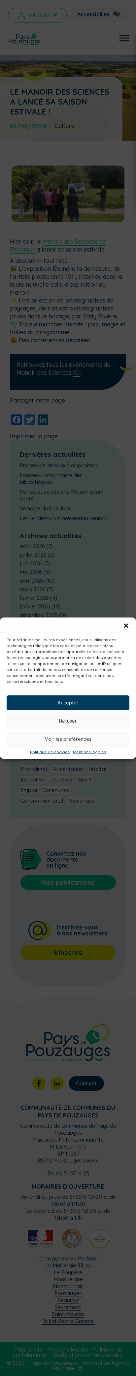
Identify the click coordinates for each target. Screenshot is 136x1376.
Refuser (68, 721)
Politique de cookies (50, 752)
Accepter (68, 702)
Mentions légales (89, 752)
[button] (126, 625)
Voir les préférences (68, 739)
